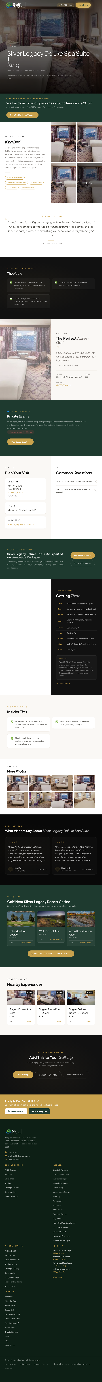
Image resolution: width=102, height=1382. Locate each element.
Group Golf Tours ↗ (41, 1364)
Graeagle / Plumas (12, 1187)
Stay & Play (57, 1218)
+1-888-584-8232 (64, 385)
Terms (67, 1364)
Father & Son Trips (12, 1318)
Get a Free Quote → (82, 555)
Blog (7, 1336)
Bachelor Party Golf (12, 1314)
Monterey (56, 1196)
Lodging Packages (12, 1277)
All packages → (58, 1277)
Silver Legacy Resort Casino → (21, 524)
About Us (8, 1296)
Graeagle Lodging (12, 1268)
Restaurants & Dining (13, 1282)
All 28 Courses (10, 1170)
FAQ (6, 1341)
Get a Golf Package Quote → (22, 115)
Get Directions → (63, 683)
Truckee (8, 1183)
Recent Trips (10, 1327)
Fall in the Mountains (61, 1227)
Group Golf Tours (59, 1231)
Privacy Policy (58, 1364)
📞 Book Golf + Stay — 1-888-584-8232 (51, 953)
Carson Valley (10, 1192)
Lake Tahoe (9, 1179)
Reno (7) (8, 1174)
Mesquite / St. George (61, 1192)
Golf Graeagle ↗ (26, 1364)
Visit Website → (13, 496)
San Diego (57, 1205)
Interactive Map (11, 1196)
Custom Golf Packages (61, 1236)
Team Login (9, 1368)
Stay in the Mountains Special (64, 1223)
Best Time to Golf (11, 1323)
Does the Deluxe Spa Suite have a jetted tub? (76, 481)
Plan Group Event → (20, 442)
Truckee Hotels (11, 1264)
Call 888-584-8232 (48, 1075)
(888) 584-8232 (17, 1111)
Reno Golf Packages (60, 1170)
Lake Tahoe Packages (61, 1174)
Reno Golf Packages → (82, 563)
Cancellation (76, 1364)
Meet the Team (11, 1301)
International (58, 1209)
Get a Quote (83, 5)
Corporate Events (59, 1214)
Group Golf (9, 1310)
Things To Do (10, 1286)
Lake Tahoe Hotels (12, 1260)
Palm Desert (57, 1201)
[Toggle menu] (95, 5)
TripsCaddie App (11, 1332)
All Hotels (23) (10, 1251)
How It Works (10, 1305)
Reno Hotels (10, 1255)
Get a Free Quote (39, 1111)
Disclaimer (87, 1364)
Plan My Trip (23, 1074)
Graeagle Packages (60, 1183)
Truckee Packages (60, 1179)
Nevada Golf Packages (61, 1240)
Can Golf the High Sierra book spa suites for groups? (76, 490)
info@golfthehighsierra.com (19, 1156)
